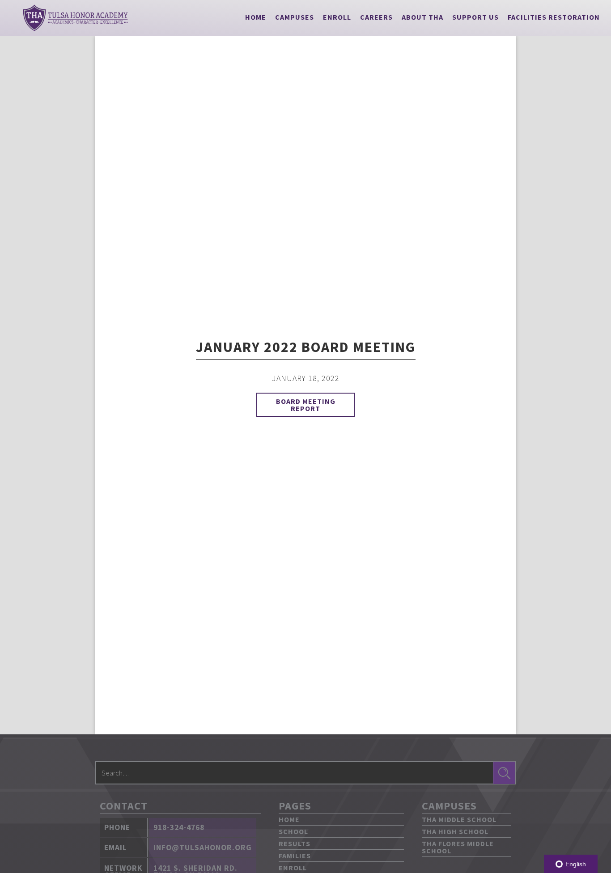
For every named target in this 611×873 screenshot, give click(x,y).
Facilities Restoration (554, 17)
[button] (294, 17)
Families (295, 855)
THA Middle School (459, 819)
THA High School (455, 831)
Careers (376, 17)
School (293, 831)
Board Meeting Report (305, 405)
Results (294, 843)
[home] (75, 18)
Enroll (337, 17)
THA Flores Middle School (458, 847)
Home (255, 17)
